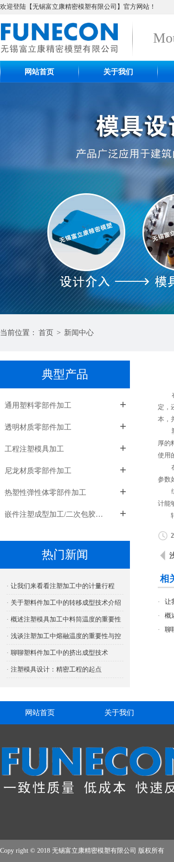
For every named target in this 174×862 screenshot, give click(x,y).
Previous (16, 198)
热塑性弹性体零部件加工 (45, 492)
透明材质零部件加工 (38, 427)
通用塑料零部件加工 (38, 405)
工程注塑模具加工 (34, 449)
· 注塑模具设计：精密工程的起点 (54, 669)
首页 (46, 332)
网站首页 (39, 72)
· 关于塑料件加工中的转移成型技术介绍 (63, 602)
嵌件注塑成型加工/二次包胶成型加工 (57, 514)
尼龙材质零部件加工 (38, 471)
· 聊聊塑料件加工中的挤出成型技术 (57, 652)
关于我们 (118, 72)
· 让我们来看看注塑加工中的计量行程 (60, 586)
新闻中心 (79, 332)
